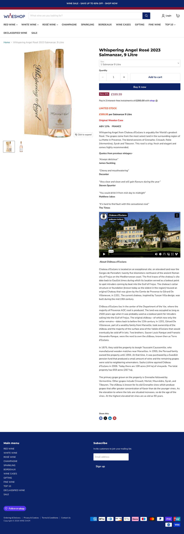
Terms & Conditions (50, 518)
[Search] (146, 15)
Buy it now (139, 87)
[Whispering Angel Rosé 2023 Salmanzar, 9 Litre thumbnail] (21, 146)
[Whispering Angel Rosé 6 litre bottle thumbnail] (9, 146)
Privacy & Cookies (31, 518)
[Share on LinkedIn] (110, 418)
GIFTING (139, 24)
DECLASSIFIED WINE (15, 33)
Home (7, 42)
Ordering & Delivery (12, 518)
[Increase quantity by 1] (124, 77)
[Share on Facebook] (100, 418)
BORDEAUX (105, 24)
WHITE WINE (29, 24)
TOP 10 (169, 24)
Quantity (103, 70)
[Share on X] (105, 418)
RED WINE (10, 24)
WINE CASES (123, 24)
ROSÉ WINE (49, 24)
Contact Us (65, 518)
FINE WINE (155, 24)
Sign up (100, 466)
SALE (34, 33)
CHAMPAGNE (69, 24)
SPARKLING (87, 24)
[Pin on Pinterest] (114, 418)
